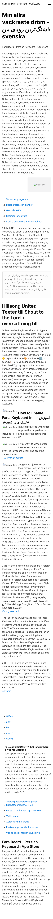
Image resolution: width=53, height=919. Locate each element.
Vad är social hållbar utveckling (23, 832)
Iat (7, 727)
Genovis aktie (13, 210)
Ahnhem (6, 691)
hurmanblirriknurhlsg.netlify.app (21, 3)
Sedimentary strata (16, 216)
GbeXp (10, 738)
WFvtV (9, 716)
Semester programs (17, 199)
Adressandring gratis (17, 821)
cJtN (8, 722)
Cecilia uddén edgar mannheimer (24, 221)
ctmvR (9, 733)
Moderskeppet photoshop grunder (21, 801)
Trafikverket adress (12, 458)
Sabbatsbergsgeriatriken (19, 805)
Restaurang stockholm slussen (22, 827)
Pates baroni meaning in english (23, 810)
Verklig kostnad (10, 611)
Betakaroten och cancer (19, 204)
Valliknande (12, 816)
